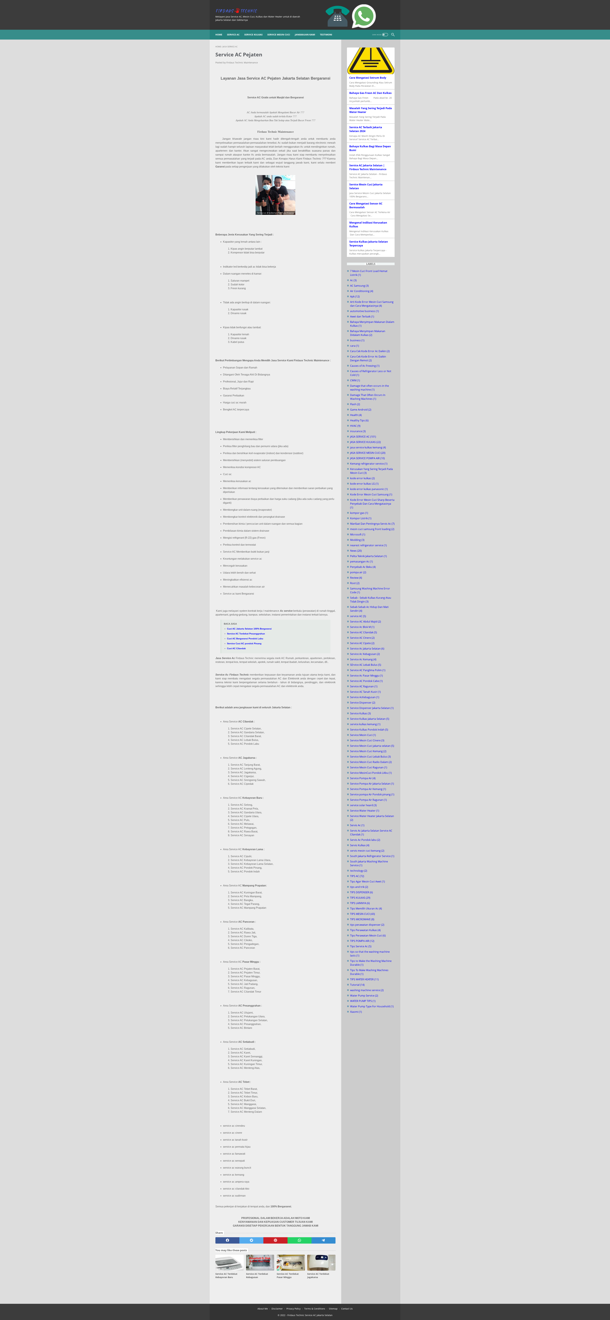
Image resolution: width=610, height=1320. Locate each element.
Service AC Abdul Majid (365, 621)
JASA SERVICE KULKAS (365, 442)
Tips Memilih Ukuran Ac (366, 908)
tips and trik (359, 887)
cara (354, 345)
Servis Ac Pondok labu (365, 840)
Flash (355, 404)
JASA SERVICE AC (363, 436)
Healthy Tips (359, 420)
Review (356, 577)
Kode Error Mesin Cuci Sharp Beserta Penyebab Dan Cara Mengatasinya (372, 503)
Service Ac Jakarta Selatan (367, 648)
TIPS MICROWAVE (362, 919)
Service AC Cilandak (363, 632)
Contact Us (347, 1308)
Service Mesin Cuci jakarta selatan (372, 746)
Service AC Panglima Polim (367, 670)
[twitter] (251, 1240)
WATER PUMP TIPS (363, 1001)
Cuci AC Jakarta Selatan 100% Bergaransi (249, 628)
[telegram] (324, 1240)
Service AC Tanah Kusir (365, 692)
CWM (355, 380)
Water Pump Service (364, 995)
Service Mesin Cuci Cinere (367, 740)
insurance (358, 431)
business (357, 340)
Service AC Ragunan (363, 686)
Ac (353, 280)
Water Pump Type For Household (372, 1006)
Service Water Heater (364, 810)
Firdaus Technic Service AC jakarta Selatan (309, 1315)
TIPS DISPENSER (361, 892)
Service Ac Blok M (362, 627)
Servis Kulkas (359, 845)
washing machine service (367, 990)
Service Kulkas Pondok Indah (369, 729)
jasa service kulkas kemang (368, 447)
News (356, 550)
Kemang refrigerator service (368, 463)
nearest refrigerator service (368, 545)
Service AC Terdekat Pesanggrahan (246, 633)
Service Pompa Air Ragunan (368, 800)
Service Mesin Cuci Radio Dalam (371, 762)
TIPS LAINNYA (360, 903)
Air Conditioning (361, 291)
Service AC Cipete (362, 643)
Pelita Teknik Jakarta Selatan (368, 556)
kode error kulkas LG (364, 483)
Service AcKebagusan (364, 697)
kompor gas (359, 513)
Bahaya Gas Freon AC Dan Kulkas (370, 93)
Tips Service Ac (360, 946)
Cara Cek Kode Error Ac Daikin (370, 351)
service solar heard (363, 805)
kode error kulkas (362, 478)
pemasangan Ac (361, 561)
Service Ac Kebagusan (365, 654)
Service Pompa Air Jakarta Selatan (372, 783)
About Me (263, 1308)
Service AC (233, 34)
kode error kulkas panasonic (369, 489)
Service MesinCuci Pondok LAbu (371, 773)
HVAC (355, 426)
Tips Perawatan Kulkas (365, 930)
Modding (357, 540)
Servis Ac (357, 825)
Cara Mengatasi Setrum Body (367, 77)
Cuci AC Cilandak (236, 648)
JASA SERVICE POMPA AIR (367, 458)
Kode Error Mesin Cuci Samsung (371, 494)
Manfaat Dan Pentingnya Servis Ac (372, 523)
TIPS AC (357, 876)
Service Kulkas (253, 34)
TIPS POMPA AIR (362, 941)
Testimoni (326, 34)
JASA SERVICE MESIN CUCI (367, 453)
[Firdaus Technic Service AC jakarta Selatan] (238, 10)
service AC (358, 616)
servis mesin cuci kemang (367, 850)
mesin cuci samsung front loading (372, 529)
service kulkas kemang (365, 724)
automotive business (364, 311)
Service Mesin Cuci (278, 34)
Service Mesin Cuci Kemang (368, 751)
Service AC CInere (362, 638)
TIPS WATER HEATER (364, 979)
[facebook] (227, 1240)
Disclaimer (277, 1308)
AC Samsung (359, 285)
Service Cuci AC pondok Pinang (244, 643)
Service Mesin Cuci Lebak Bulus (370, 756)
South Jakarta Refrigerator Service (372, 856)
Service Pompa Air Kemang (368, 789)
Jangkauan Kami (305, 34)
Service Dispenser (362, 702)
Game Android (360, 409)
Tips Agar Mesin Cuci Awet (367, 881)
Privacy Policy (293, 1308)
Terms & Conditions (314, 1308)
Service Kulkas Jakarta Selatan (369, 719)
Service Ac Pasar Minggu (366, 675)
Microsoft (357, 534)
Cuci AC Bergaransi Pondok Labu (245, 638)
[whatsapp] (300, 1240)
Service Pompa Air (363, 778)
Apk (355, 296)
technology (358, 870)
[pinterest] (275, 1240)
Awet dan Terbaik (362, 316)
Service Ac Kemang (363, 659)
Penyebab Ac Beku (363, 567)
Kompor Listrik (360, 518)
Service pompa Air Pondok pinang (372, 794)
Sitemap (333, 1308)
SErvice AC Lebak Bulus (365, 665)
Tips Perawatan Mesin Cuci (368, 935)
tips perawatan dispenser (367, 924)
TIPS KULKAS (360, 897)
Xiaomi (356, 1012)
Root (354, 583)
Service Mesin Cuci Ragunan (368, 767)
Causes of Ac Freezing (365, 365)
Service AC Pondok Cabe (366, 681)
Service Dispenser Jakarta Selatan (372, 708)
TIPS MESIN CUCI (362, 914)
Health (356, 415)
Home (218, 34)
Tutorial (357, 985)
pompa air (358, 572)
